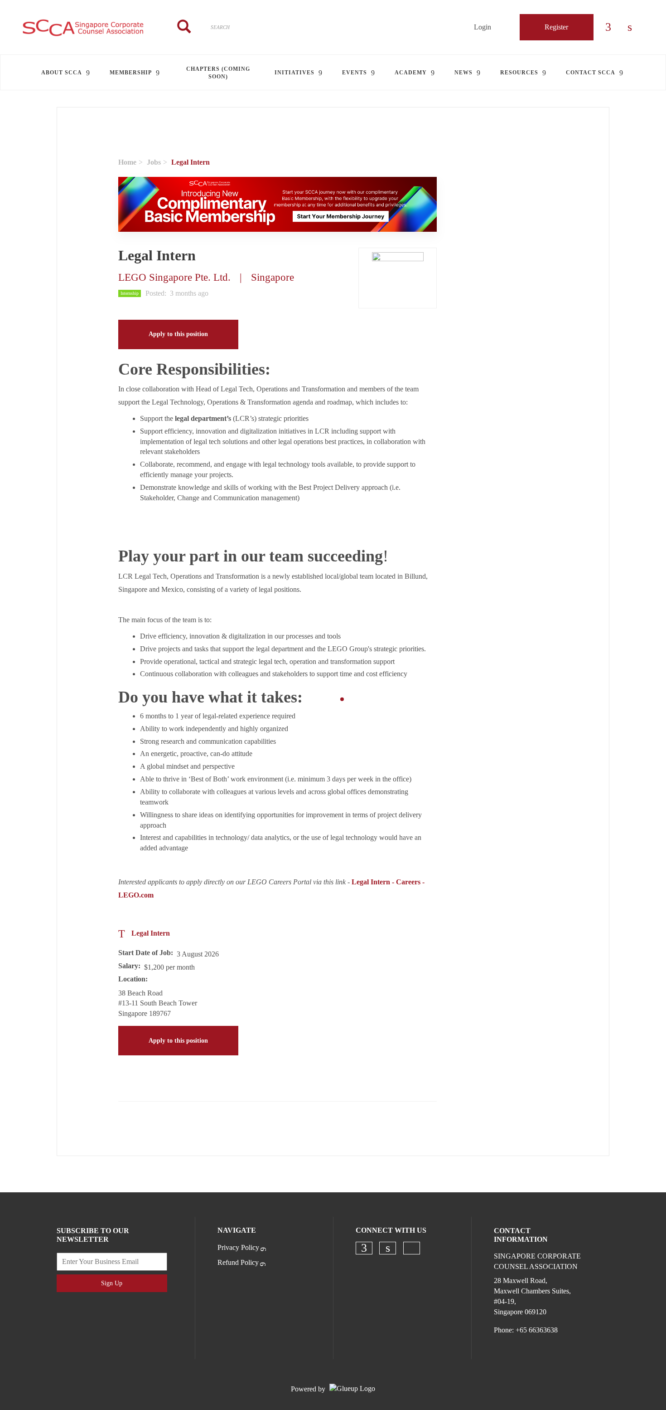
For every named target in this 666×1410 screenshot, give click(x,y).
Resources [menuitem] (519, 72)
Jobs (154, 162)
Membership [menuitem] (131, 72)
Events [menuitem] (354, 72)
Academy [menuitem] (411, 72)
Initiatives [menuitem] (294, 72)
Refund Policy (238, 1262)
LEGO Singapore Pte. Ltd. (174, 277)
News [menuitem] (463, 72)
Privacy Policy (238, 1247)
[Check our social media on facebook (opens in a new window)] (364, 1248)
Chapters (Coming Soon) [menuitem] (218, 73)
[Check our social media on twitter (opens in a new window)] (411, 1248)
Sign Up (111, 1283)
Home (127, 162)
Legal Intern (150, 933)
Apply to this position (178, 334)
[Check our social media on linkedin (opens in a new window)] (388, 1248)
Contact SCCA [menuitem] (590, 72)
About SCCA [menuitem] (61, 72)
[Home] (83, 27)
